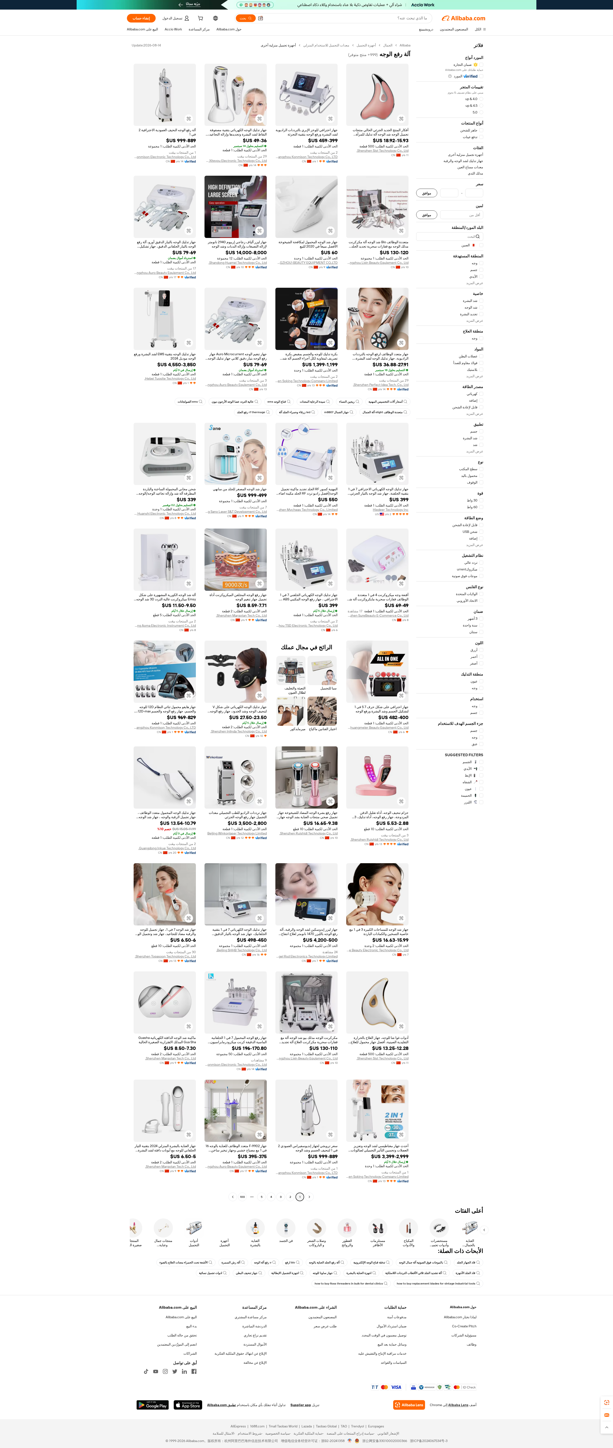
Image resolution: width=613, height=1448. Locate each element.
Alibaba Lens (458, 1405)
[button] (260, 18)
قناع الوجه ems (276, 401)
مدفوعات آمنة (397, 1317)
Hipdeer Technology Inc (391, 510)
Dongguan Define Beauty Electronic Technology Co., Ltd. (377, 950)
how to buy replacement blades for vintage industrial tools (436, 1283)
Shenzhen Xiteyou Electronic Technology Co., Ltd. (235, 161)
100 (242, 1197)
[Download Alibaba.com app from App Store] (188, 1405)
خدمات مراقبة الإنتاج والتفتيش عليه (382, 1353)
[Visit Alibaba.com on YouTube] (156, 1371)
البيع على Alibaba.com (181, 1317)
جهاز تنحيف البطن (246, 1273)
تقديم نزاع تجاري (255, 1335)
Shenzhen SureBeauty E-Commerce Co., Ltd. (377, 615)
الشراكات (190, 1353)
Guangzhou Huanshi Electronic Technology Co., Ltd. (165, 513)
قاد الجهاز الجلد (466, 1262)
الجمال (387, 45)
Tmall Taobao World (283, 1426)
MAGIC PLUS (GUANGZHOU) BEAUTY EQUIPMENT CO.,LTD (306, 263)
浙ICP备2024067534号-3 (429, 1441)
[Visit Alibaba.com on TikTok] (146, 1371)
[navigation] (449, 621)
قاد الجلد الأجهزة (465, 1273)
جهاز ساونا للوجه (323, 1273)
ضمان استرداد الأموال (392, 1326)
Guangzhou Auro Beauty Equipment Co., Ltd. (165, 273)
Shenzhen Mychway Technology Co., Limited (306, 510)
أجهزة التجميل (366, 45)
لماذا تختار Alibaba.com (460, 1317)
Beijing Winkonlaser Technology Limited (237, 833)
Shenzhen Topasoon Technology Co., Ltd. (165, 956)
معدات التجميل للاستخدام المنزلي (326, 45)
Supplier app (300, 1405)
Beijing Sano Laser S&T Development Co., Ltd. (235, 511)
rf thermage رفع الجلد (251, 412)
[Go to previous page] (309, 1197)
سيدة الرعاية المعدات (312, 401)
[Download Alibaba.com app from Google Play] (152, 1405)
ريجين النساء (347, 401)
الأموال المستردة (255, 1344)
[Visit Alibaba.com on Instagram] (165, 1371)
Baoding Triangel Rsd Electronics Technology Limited (306, 956)
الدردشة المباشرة (254, 1326)
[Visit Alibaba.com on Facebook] (194, 1371)
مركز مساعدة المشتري (251, 1317)
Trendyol (357, 1426)
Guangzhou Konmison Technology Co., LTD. (306, 157)
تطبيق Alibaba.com (221, 1405)
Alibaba (405, 45)
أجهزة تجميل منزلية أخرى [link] (278, 45)
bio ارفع (290, 1262)
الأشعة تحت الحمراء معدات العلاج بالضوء (183, 1262)
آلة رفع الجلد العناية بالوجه (324, 1262)
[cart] (200, 19)
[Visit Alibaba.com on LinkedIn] (184, 1371)
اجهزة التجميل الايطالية (285, 1273)
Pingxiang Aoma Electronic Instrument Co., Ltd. (165, 625)
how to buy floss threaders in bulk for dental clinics (349, 1283)
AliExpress (238, 1426)
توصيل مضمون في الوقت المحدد (384, 1335)
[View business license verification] (349, 1440)
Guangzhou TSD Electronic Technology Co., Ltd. (306, 625)
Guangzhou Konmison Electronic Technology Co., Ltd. (165, 157)
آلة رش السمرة (230, 1262)
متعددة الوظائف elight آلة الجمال (383, 412)
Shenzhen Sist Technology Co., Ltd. (383, 150)
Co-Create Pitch (464, 1326)
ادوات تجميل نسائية (210, 1273)
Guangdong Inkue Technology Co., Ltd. (167, 848)
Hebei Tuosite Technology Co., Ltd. (170, 378)
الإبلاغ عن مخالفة (255, 1362)
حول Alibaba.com (463, 1307)
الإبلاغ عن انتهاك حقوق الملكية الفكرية (241, 1353)
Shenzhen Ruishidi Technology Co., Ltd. (379, 839)
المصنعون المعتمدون (322, 1317)
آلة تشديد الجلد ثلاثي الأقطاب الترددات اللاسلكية (413, 1273)
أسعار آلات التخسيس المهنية (386, 401)
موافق (426, 193)
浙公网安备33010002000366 (384, 1441)
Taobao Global (326, 1426)
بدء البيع (191, 1326)
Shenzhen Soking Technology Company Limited (306, 381)
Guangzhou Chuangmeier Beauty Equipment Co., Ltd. (377, 727)
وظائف (472, 1344)
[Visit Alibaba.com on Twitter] (175, 1371)
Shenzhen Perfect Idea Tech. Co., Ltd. (381, 385)
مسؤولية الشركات (464, 1335)
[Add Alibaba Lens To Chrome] (409, 1405)
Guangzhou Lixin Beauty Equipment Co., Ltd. (377, 263)
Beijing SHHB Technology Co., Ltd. (241, 950)
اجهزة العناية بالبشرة (358, 1273)
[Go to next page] (232, 1197)
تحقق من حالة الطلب (182, 1335)
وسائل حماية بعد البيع (392, 1344)
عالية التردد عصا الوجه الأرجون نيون (233, 401)
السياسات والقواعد (394, 1362)
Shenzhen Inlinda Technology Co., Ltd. (238, 731)
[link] (607, 1402)
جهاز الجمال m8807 (336, 412)
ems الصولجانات (188, 401)
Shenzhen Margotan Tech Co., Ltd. (241, 615)
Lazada (306, 1426)
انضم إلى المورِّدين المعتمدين (177, 1344)
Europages (376, 1426)
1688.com (257, 1426)
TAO (344, 1426)
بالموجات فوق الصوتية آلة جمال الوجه (421, 1262)
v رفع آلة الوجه (262, 1262)
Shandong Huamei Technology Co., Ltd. (238, 263)
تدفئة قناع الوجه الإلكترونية (369, 1262)
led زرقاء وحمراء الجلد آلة (294, 412)
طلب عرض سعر (325, 1326)
